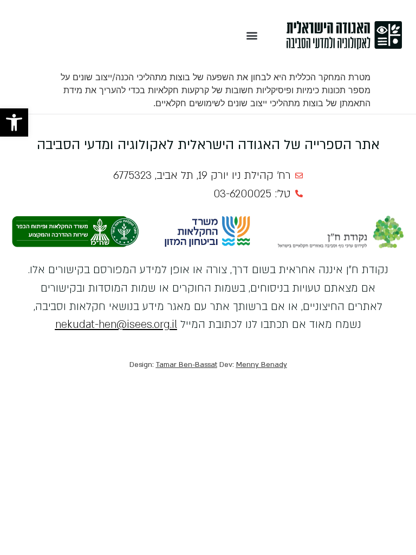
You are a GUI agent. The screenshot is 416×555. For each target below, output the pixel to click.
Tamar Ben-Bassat (186, 365)
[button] (14, 122)
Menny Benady (261, 365)
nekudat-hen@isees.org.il (116, 324)
